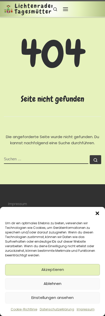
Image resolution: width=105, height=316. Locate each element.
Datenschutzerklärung (57, 309)
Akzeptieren (52, 269)
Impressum (86, 309)
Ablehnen (52, 283)
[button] (97, 213)
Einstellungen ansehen (52, 297)
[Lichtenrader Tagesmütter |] (8, 8)
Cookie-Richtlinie (24, 309)
